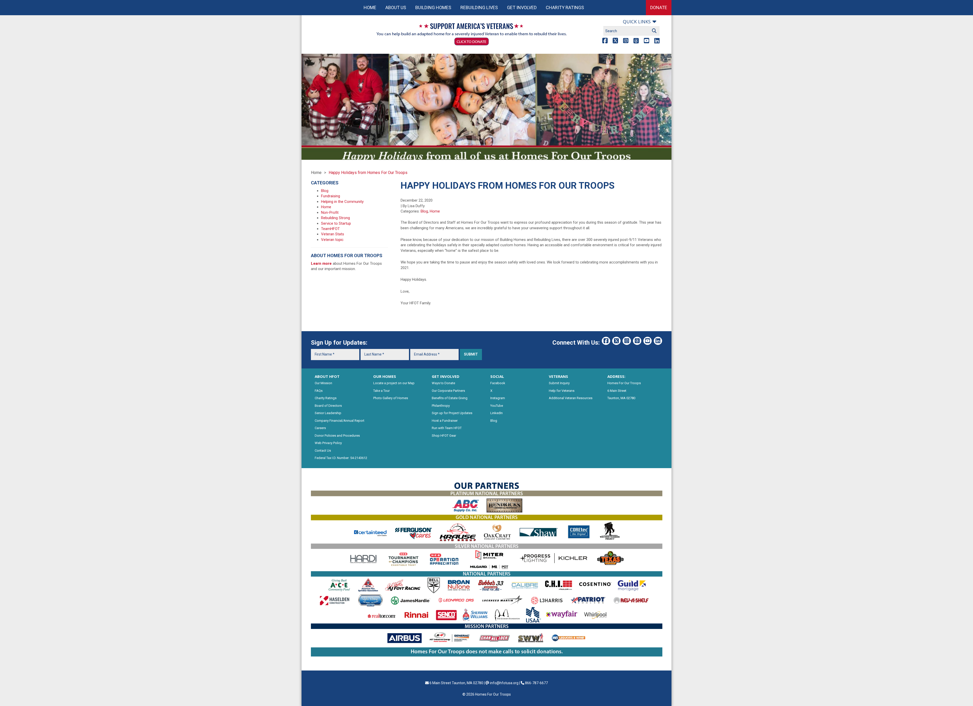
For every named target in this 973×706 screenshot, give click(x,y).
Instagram (497, 398)
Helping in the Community (342, 201)
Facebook (497, 383)
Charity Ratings (565, 7)
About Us (395, 7)
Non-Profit (330, 212)
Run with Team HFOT (447, 428)
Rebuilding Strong (335, 218)
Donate (658, 7)
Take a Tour (381, 391)
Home (370, 7)
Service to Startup (336, 223)
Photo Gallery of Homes (390, 398)
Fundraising (330, 196)
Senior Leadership (328, 413)
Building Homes (433, 7)
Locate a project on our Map (394, 383)
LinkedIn (496, 413)
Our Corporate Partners (448, 391)
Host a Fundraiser (445, 420)
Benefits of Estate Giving (449, 398)
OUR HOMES (384, 376)
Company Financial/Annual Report (339, 420)
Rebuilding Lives (479, 7)
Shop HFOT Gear (444, 435)
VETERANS (558, 376)
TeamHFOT (330, 228)
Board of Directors (328, 406)
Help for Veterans (561, 391)
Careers (320, 428)
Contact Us (323, 450)
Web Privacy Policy (328, 443)
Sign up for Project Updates (452, 413)
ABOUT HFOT (327, 376)
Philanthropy (441, 406)
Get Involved (522, 7)
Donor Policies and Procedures (337, 435)
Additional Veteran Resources (570, 398)
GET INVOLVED (445, 376)
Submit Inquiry (559, 383)
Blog (424, 211)
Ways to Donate (443, 383)
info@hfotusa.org (504, 683)
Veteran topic (332, 239)
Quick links (637, 22)
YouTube (496, 406)
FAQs (319, 391)
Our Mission (323, 383)
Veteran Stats (332, 234)
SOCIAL (497, 376)
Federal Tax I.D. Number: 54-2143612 (341, 458)
